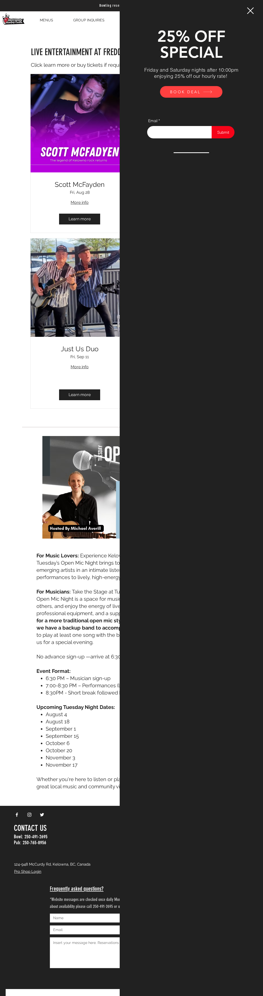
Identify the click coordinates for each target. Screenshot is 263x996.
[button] (250, 11)
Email (152, 121)
